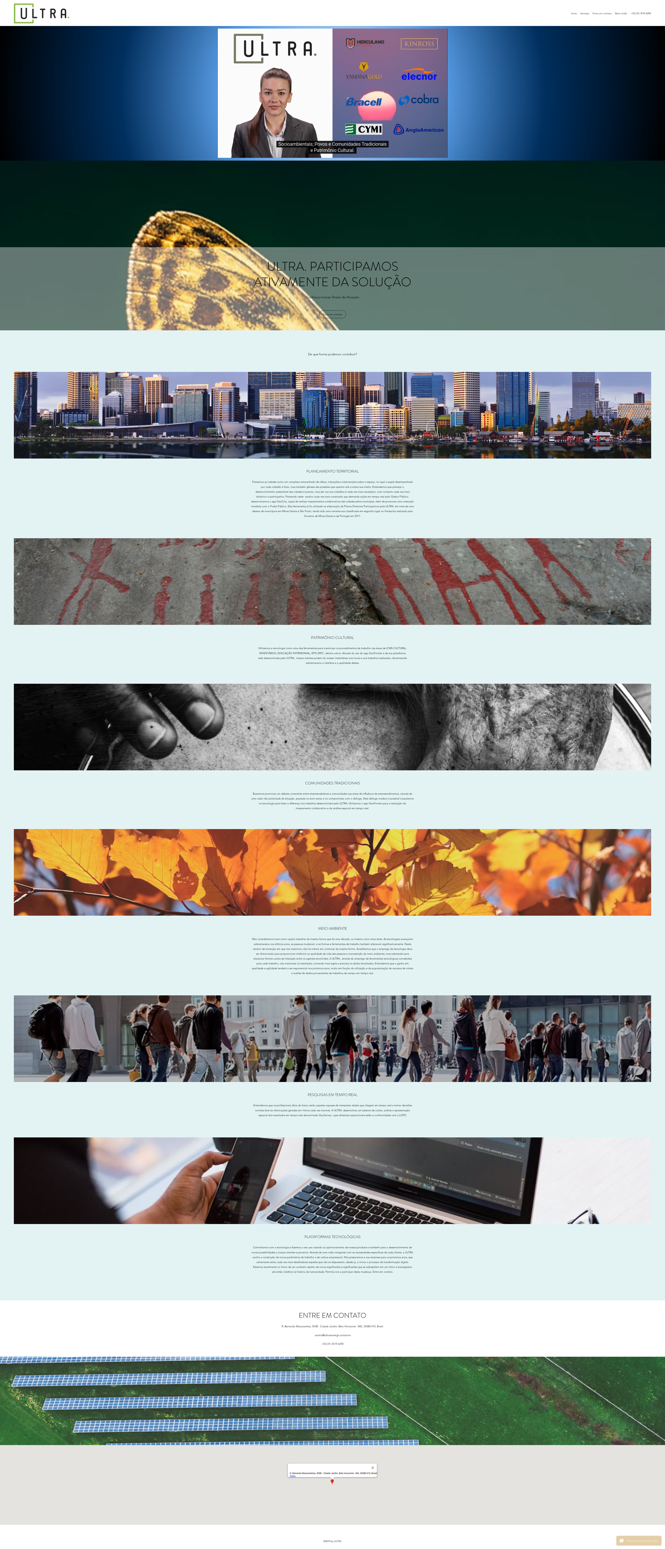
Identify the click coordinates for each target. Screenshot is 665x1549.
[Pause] (222, 153)
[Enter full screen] (443, 153)
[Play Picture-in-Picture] (437, 153)
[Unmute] (228, 153)
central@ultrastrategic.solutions (333, 1335)
